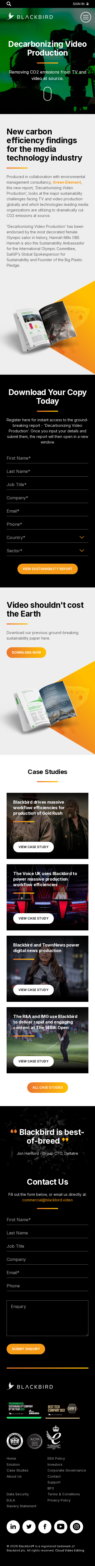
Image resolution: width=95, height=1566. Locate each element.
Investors (55, 1464)
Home (11, 1458)
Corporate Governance (67, 1470)
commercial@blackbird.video (47, 1200)
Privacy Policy (59, 1500)
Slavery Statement (21, 1506)
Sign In (78, 4)
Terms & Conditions (64, 1494)
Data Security (18, 1494)
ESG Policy (56, 1458)
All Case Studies (47, 1087)
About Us (14, 1476)
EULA (11, 1500)
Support (54, 1482)
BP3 (51, 1488)
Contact (54, 1476)
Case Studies (47, 772)
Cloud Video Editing (69, 1550)
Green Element (67, 182)
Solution (13, 1464)
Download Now (26, 652)
